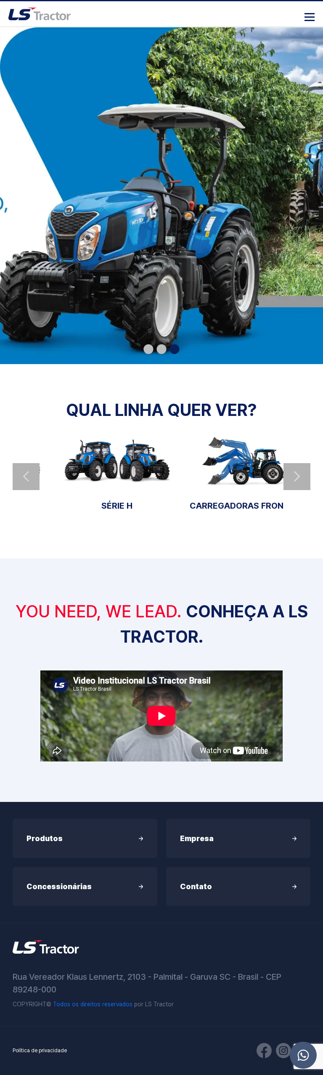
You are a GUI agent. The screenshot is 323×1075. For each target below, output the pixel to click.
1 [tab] (149, 349)
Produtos (44, 838)
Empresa (197, 838)
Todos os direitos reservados (92, 1004)
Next (296, 476)
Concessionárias (59, 886)
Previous (26, 476)
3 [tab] (175, 349)
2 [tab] (162, 349)
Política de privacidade (40, 1051)
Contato (196, 886)
